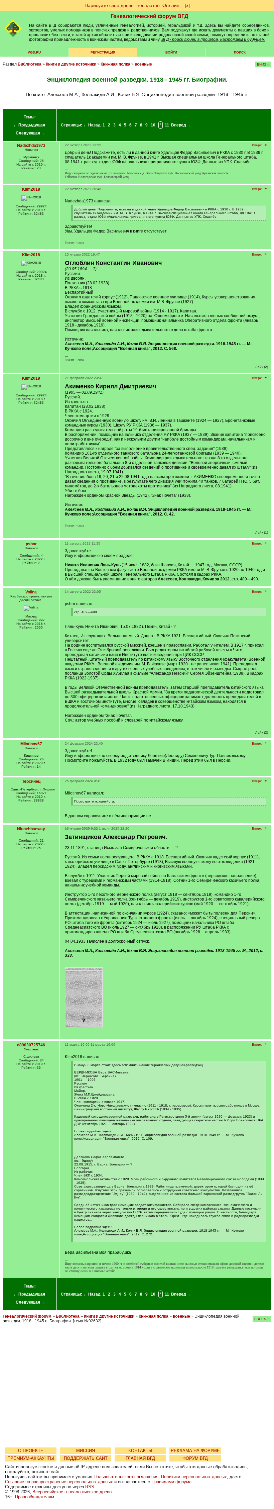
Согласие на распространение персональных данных (59, 1481)
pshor (31, 544)
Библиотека (29, 64)
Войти (171, 52)
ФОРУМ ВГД (195, 1458)
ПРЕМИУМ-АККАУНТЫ (30, 1458)
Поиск (240, 52)
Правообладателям (34, 1496)
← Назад (92, 125)
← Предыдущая (29, 125)
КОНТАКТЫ (140, 1450)
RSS (89, 1486)
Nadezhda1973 (31, 145)
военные (143, 64)
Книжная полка (115, 64)
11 (167, 125)
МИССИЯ (85, 1450)
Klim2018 (31, 189)
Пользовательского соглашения (126, 1476)
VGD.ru (34, 52)
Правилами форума (171, 1481)
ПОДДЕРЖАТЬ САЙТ (86, 1458)
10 (153, 125)
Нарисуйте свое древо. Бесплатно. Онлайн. (133, 5)
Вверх (257, 145)
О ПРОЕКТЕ (30, 1450)
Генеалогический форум (27, 1316)
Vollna (31, 592)
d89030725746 (31, 1045)
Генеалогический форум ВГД (149, 16)
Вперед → (181, 125)
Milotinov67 (31, 744)
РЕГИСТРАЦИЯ (103, 52)
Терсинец (31, 781)
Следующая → (30, 133)
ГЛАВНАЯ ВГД (140, 1458)
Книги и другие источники (71, 64)
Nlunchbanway (31, 829)
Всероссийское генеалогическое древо (72, 1491)
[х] (187, 5)
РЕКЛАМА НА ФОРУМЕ (195, 1450)
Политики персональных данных (194, 1476)
